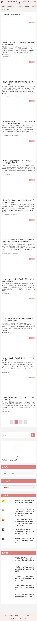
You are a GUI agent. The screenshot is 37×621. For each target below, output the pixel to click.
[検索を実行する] (33, 435)
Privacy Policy (28, 615)
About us (21, 615)
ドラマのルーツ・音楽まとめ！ (18, 2)
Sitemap (16, 615)
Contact (11, 615)
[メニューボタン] (34, 2)
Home (6, 615)
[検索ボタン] (2, 2)
